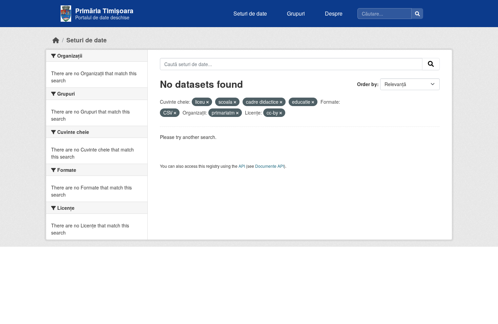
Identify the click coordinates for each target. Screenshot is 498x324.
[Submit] (431, 64)
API (241, 166)
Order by (367, 84)
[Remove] (207, 102)
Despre (334, 13)
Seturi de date (250, 13)
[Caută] (417, 13)
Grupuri (296, 13)
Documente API (269, 166)
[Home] (56, 40)
